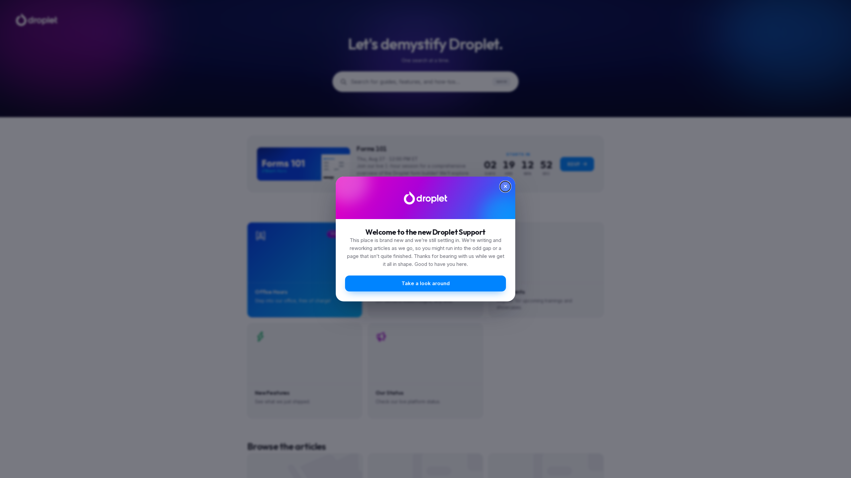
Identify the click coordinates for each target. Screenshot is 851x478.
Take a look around (426, 283)
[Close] (505, 186)
